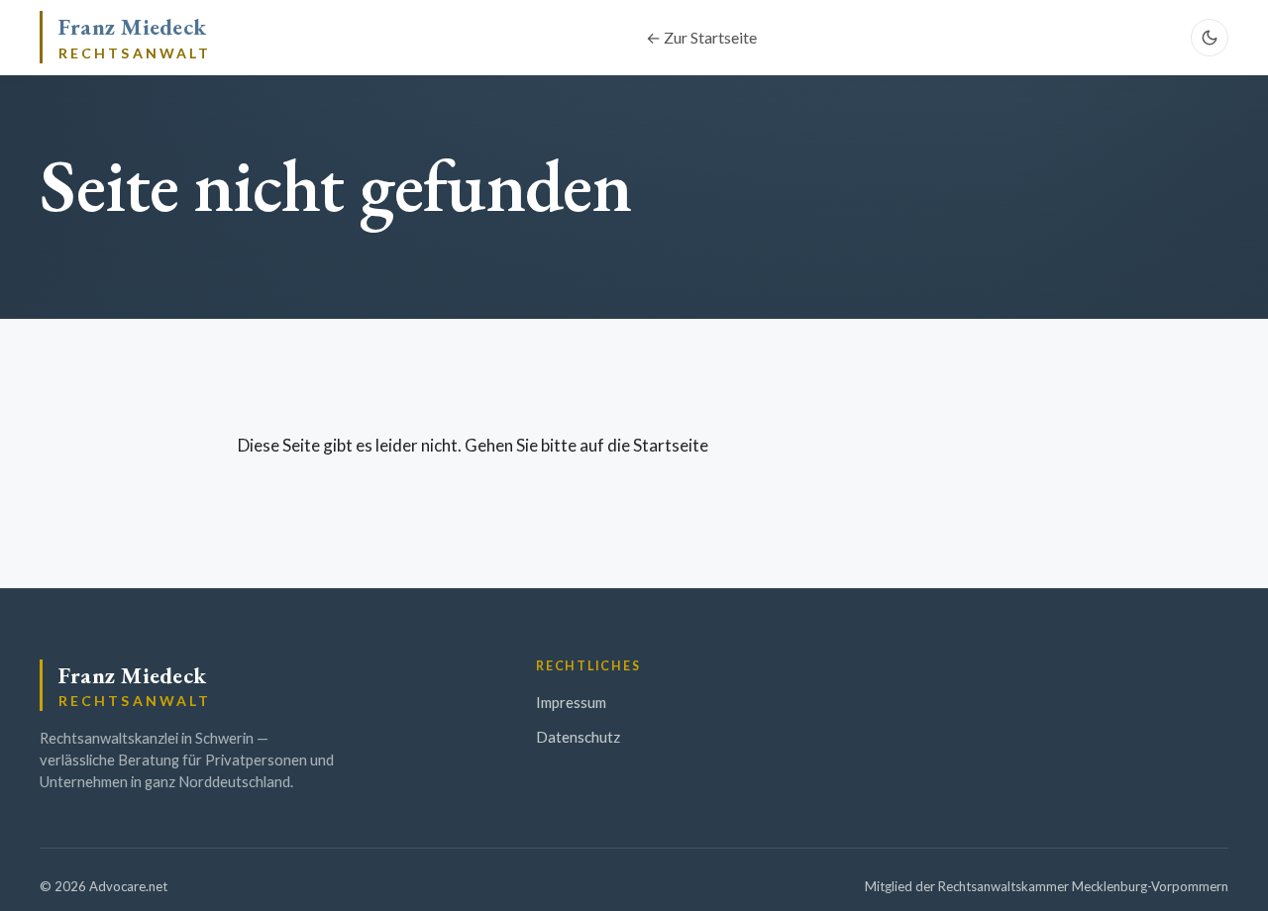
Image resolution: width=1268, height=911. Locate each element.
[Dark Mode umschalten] (1209, 37)
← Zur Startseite (701, 37)
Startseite (670, 445)
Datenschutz (578, 737)
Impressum (571, 702)
